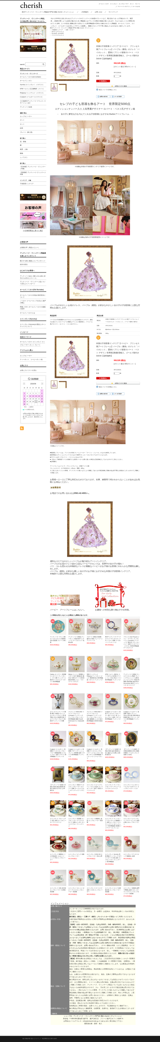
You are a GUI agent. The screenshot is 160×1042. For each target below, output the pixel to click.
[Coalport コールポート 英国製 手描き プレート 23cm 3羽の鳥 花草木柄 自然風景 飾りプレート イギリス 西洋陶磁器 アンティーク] (132, 701)
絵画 (21, 128)
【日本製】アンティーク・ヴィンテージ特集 (33, 168)
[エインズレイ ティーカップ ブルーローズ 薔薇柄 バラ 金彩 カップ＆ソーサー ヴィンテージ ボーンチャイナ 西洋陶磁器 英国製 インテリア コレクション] (113, 808)
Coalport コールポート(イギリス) (31, 97)
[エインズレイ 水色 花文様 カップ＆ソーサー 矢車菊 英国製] (58, 878)
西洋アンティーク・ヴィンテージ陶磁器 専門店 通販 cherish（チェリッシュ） (48, 12)
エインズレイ (114, 3)
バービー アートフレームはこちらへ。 (68, 610)
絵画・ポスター (70, 29)
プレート (137, 3)
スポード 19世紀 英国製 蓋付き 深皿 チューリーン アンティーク (95, 638)
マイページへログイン (124, 6)
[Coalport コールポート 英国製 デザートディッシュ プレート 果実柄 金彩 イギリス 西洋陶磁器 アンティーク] (76, 739)
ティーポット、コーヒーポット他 (31, 359)
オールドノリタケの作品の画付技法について (33, 296)
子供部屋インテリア (57, 29)
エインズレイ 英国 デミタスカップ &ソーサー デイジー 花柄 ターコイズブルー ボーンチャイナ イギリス (76, 788)
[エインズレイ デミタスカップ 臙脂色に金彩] (132, 844)
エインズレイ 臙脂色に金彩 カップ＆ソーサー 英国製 (95, 820)
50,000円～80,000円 (58, 33)
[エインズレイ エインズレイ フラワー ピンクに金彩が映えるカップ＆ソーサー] (132, 808)
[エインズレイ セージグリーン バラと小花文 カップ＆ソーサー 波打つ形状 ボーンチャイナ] (95, 774)
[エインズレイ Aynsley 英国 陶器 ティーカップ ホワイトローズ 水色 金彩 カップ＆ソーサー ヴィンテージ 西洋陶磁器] (113, 844)
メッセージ (24, 332)
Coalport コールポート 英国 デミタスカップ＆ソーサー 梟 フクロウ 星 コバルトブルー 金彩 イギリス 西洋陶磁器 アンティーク (113, 715)
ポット (132, 3)
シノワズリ (24, 157)
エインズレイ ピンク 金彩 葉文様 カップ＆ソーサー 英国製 (113, 889)
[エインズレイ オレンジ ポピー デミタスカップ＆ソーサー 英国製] (76, 878)
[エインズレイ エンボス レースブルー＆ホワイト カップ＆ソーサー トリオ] (132, 774)
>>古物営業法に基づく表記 (33, 231)
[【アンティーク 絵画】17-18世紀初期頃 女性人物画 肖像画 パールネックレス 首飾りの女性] (132, 739)
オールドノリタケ (104, 3)
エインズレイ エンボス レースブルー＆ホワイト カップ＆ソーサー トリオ (131, 786)
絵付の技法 (24, 264)
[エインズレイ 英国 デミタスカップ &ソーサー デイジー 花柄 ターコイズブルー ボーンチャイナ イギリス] (76, 774)
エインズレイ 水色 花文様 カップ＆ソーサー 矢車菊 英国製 (58, 889)
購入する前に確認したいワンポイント (33, 261)
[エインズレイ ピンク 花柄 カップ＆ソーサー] (76, 844)
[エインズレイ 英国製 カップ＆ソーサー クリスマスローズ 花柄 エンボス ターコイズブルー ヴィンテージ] (76, 808)
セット (22, 124)
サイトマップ (113, 12)
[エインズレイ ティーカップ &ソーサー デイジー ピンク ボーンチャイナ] (113, 774)
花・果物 (23, 141)
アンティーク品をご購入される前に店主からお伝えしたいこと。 (33, 277)
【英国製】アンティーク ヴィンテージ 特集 (33, 173)
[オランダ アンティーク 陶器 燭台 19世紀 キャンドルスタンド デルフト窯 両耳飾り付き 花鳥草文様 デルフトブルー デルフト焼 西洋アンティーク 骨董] (58, 701)
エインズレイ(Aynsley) (28, 319)
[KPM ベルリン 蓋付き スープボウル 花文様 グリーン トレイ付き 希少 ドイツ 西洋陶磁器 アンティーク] (113, 664)
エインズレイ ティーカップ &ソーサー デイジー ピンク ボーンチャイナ (113, 786)
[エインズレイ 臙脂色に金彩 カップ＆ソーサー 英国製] (95, 808)
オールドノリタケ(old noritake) (30, 77)
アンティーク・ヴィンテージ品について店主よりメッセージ (33, 283)
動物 (21, 153)
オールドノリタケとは (27, 313)
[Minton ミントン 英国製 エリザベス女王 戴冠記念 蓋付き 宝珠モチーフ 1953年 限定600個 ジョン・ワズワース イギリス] (76, 664)
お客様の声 (24, 242)
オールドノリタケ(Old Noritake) (32, 290)
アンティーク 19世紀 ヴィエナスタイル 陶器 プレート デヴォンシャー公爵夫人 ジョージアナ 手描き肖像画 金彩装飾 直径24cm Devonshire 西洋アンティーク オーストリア (132, 680)
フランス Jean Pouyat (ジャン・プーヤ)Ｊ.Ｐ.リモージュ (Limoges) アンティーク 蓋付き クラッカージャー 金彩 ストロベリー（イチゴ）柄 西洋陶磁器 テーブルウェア (131, 642)
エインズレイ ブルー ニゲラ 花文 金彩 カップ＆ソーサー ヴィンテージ (58, 820)
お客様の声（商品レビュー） (30, 247)
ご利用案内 (84, 12)
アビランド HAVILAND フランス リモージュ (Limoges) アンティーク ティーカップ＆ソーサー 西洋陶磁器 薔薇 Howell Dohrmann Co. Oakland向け (76, 717)
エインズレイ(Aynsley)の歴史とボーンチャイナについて (33, 325)
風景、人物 (24, 149)
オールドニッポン (26, 81)
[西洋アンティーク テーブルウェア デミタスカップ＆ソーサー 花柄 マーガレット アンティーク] (113, 626)
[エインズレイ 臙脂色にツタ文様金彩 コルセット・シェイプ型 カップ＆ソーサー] (58, 844)
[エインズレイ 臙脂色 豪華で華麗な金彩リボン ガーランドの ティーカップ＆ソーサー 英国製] (132, 878)
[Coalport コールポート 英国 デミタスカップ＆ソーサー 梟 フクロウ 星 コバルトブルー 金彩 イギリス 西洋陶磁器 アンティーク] (113, 701)
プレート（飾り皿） (27, 132)
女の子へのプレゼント (58, 31)
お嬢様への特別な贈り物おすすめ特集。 (113, 610)
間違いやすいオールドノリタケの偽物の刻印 (33, 308)
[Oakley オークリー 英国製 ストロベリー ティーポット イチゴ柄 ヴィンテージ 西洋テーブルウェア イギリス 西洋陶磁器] (58, 664)
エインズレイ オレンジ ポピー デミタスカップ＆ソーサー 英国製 (76, 889)
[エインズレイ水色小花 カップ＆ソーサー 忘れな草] (95, 844)
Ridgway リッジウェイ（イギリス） (32, 93)
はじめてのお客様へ (27, 270)
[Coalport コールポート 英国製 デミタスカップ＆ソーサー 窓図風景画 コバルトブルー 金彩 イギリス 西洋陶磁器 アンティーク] (58, 739)
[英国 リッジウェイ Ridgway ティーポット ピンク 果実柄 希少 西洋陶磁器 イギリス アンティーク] (95, 664)
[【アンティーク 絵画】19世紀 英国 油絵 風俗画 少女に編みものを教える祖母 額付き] (113, 739)
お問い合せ (98, 12)
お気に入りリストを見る (28, 370)
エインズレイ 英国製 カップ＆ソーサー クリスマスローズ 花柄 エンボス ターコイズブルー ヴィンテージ (76, 822)
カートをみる (136, 6)
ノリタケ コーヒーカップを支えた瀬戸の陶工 (33, 302)
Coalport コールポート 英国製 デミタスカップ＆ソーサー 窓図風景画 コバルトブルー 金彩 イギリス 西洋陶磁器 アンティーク (58, 752)
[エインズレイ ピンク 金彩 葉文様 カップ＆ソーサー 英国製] (113, 878)
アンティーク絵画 (26, 107)
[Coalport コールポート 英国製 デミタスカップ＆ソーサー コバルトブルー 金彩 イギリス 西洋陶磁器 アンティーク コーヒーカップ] (95, 739)
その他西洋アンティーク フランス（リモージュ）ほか (33, 102)
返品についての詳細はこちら (108, 89)
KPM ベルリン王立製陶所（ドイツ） (32, 89)
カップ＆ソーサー (124, 3)
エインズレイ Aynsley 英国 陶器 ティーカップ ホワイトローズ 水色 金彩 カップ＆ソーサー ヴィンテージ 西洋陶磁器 (113, 857)
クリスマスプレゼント (58, 35)
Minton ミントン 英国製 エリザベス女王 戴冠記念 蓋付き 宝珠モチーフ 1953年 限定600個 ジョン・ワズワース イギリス (76, 678)
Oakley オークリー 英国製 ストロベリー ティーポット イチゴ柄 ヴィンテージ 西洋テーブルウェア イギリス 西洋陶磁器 (58, 678)
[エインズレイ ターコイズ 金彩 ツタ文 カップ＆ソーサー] (95, 878)
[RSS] (22, 429)
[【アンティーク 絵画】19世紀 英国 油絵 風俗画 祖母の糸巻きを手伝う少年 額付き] (58, 774)
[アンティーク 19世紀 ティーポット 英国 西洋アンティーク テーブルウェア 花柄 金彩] (76, 626)
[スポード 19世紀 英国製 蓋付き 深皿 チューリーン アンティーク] (95, 626)
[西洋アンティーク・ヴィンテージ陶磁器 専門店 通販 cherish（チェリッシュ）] (31, 7)
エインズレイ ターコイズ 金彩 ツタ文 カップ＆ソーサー (95, 889)
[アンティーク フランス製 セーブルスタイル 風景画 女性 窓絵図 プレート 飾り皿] (58, 626)
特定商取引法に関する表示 (49, 1038)
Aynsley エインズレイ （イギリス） (32, 85)
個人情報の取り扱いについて (30, 1038)
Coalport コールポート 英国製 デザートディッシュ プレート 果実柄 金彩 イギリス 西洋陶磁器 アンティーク (76, 752)
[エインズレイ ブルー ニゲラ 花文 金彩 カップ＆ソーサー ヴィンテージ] (58, 808)
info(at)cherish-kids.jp (90, 1021)
